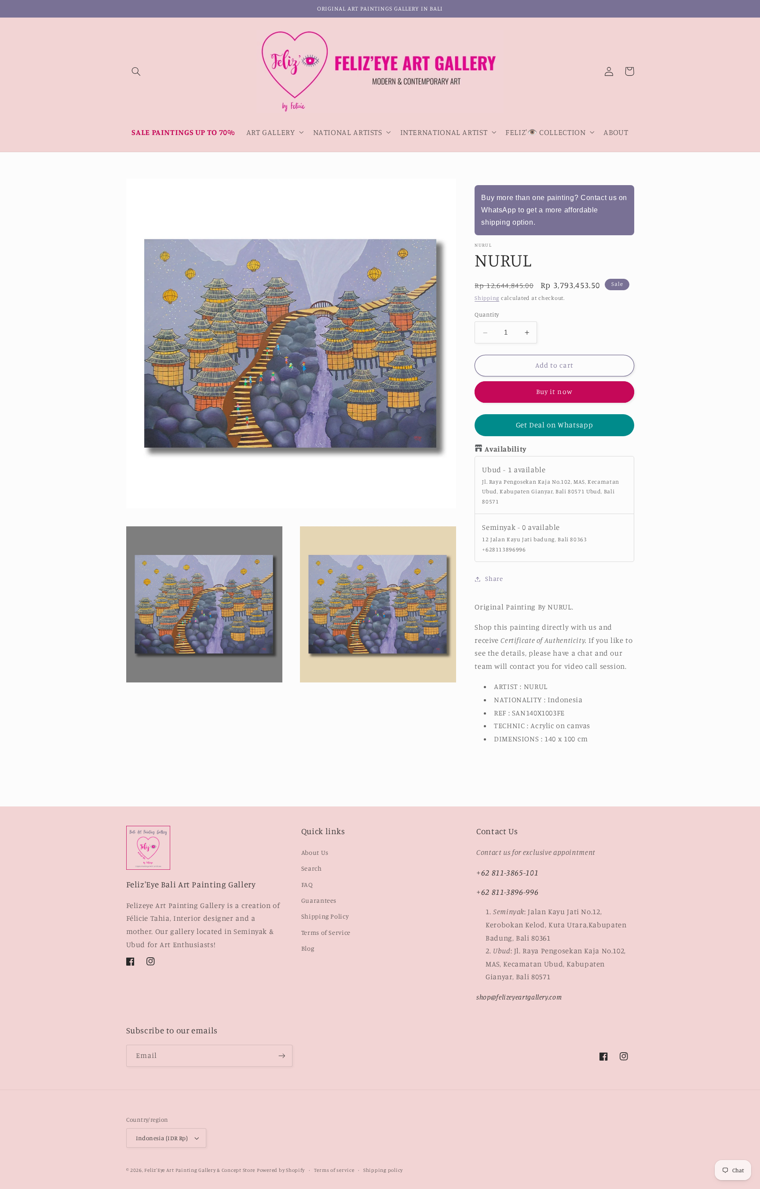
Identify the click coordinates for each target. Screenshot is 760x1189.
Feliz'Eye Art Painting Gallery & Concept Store (199, 1170)
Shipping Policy (325, 916)
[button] (136, 71)
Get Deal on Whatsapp (554, 425)
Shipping (487, 298)
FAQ (307, 884)
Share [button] (494, 579)
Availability (505, 449)
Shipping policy (383, 1170)
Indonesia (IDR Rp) (162, 1138)
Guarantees (318, 900)
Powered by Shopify (281, 1170)
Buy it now (554, 392)
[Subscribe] (281, 1055)
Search (311, 868)
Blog (307, 948)
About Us (315, 852)
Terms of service (334, 1170)
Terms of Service (326, 932)
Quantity (487, 314)
